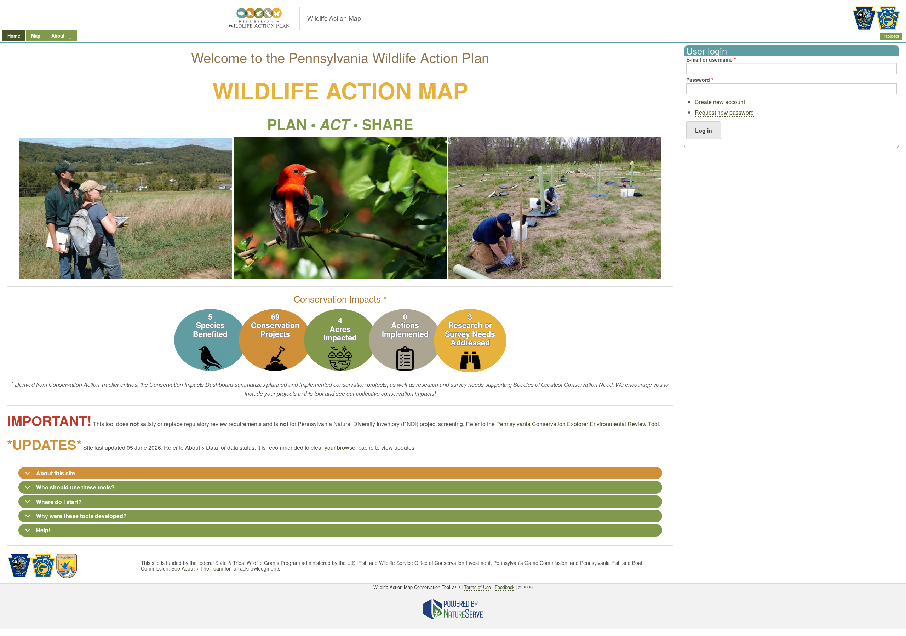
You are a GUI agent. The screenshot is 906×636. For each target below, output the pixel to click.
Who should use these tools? (75, 487)
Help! (43, 530)
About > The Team (202, 568)
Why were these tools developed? (81, 516)
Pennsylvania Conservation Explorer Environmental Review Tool (577, 424)
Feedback (891, 36)
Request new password (724, 112)
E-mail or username (711, 59)
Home (13, 35)
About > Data (201, 447)
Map (35, 35)
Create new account (720, 102)
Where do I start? (59, 502)
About (57, 35)
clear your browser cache (342, 447)
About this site (55, 473)
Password (699, 79)
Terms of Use (477, 587)
